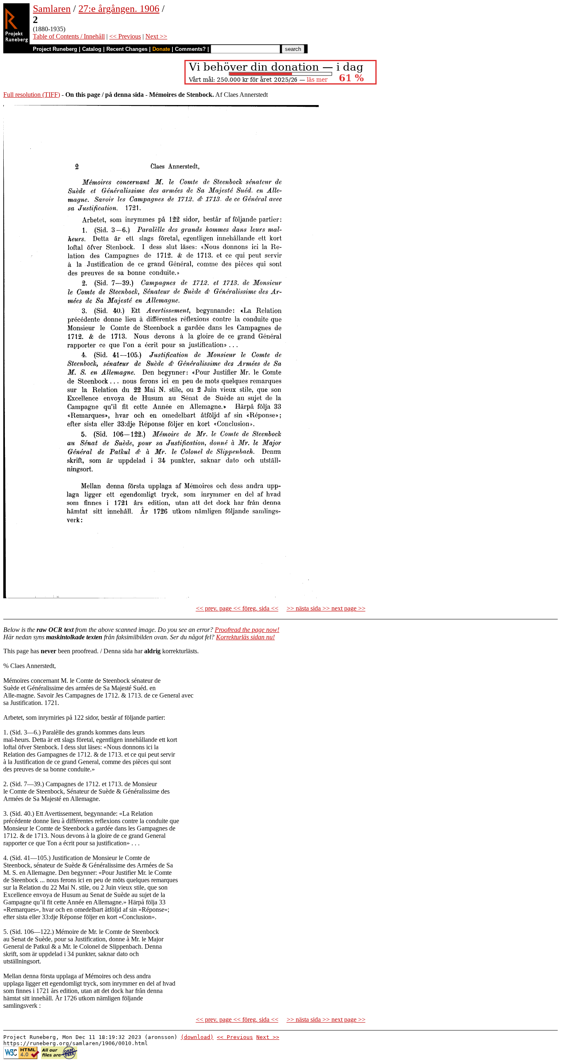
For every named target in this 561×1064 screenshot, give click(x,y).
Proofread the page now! (247, 629)
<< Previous (125, 36)
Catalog (91, 49)
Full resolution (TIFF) (31, 94)
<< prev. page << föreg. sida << (237, 608)
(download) (197, 1037)
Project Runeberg (55, 49)
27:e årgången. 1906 (118, 8)
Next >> (156, 36)
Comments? (190, 49)
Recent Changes (126, 49)
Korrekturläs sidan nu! (245, 637)
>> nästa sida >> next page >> (326, 608)
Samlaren (52, 8)
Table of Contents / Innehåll (69, 36)
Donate (161, 49)
